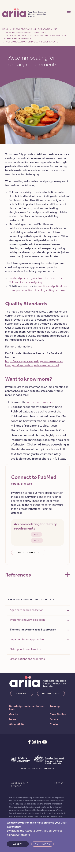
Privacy (59, 783)
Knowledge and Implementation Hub (35, 29)
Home (5, 29)
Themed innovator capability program (33, 629)
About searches (28, 552)
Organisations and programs (27, 659)
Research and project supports (32, 599)
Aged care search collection (26, 610)
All (36, 534)
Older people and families (25, 649)
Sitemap (16, 786)
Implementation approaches (27, 639)
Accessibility (19, 783)
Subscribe (21, 693)
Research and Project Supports (26, 32)
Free (36, 540)
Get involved (51, 693)
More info (24, 834)
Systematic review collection (27, 619)
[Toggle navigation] (68, 12)
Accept (17, 844)
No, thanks (42, 844)
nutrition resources (40, 402)
